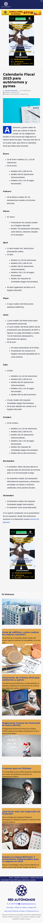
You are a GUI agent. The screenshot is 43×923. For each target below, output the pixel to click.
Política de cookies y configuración (25, 907)
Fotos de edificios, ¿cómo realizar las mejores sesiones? (20, 633)
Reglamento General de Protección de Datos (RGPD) (21, 724)
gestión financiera (11, 90)
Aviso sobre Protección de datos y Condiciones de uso (21, 911)
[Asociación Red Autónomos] (6, 5)
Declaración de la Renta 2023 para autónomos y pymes (20, 678)
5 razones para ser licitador (16, 768)
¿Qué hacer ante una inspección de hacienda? (21, 812)
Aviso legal (9, 907)
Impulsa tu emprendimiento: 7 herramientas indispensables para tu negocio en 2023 (20, 859)
